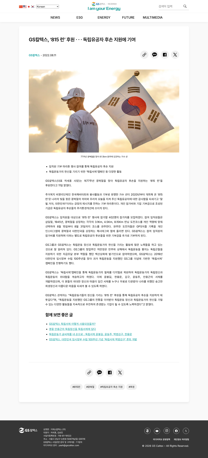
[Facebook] (176, 431)
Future (128, 17)
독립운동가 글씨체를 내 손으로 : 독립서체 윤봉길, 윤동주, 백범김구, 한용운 (90, 334)
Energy (104, 17)
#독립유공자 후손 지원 (111, 386)
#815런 (76, 386)
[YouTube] (157, 431)
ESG (79, 17)
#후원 (131, 386)
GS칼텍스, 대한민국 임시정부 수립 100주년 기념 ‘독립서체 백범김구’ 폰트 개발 (93, 339)
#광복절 (90, 386)
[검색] (185, 6)
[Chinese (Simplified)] (21, 6)
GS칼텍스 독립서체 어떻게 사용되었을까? (72, 323)
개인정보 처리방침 (181, 439)
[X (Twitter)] (186, 431)
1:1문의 (79, 442)
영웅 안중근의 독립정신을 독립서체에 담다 (72, 329)
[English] (25, 6)
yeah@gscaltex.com (69, 445)
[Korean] (33, 6)
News (55, 17)
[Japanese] (29, 6)
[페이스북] (165, 55)
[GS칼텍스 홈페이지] (147, 431)
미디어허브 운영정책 (161, 439)
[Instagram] (167, 431)
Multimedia (153, 17)
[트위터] (175, 55)
